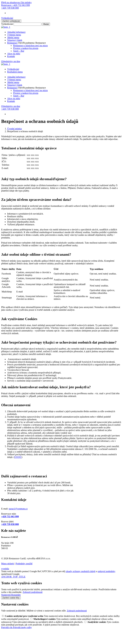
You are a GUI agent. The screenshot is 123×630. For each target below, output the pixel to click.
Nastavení (6, 595)
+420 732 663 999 (10, 516)
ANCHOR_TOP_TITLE (13, 576)
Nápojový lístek (14, 40)
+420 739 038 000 (10, 524)
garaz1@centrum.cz (18, 508)
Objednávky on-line (10, 61)
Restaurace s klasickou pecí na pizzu (30, 45)
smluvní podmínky (106, 571)
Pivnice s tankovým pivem (25, 48)
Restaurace (12, 43)
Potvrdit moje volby (22, 627)
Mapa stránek (7, 563)
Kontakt (11, 56)
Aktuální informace (16, 32)
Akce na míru (13, 53)
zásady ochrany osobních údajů (80, 571)
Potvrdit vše (7, 627)
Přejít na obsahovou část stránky (16, 2)
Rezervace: (15, 5)
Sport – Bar (18, 51)
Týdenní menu (14, 34)
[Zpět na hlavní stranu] (5, 27)
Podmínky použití (24, 563)
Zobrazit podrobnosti (32, 592)
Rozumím (16, 595)
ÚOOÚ (18, 457)
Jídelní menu (13, 37)
